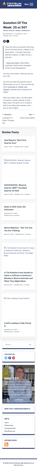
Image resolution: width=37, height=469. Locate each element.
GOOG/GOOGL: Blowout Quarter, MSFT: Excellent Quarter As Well (15, 188)
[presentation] (19, 170)
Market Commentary (23, 30)
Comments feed (9, 428)
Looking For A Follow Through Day (8, 119)
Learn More (18, 400)
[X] (7, 41)
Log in (6, 422)
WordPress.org (9, 431)
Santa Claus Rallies (27, 116)
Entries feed (8, 425)
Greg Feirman (9, 33)
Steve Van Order (12, 63)
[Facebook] (4, 41)
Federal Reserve (8, 30)
